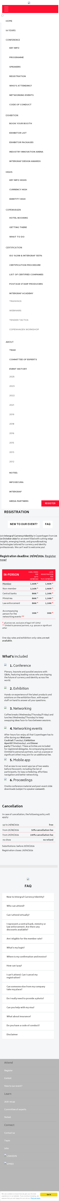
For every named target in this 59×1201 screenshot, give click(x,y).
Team (7, 1141)
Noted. (7, 1117)
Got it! (49, 1195)
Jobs (6, 1148)
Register (8, 1071)
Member (7, 584)
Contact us (9, 1133)
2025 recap (9, 1102)
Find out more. (36, 1198)
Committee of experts (15, 1109)
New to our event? (13, 1086)
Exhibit (7, 1078)
